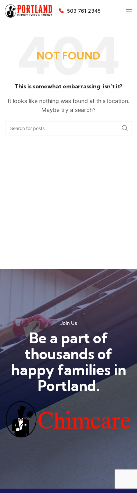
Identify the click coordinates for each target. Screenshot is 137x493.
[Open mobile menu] (129, 11)
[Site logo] (29, 10)
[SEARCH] (125, 128)
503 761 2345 (84, 11)
